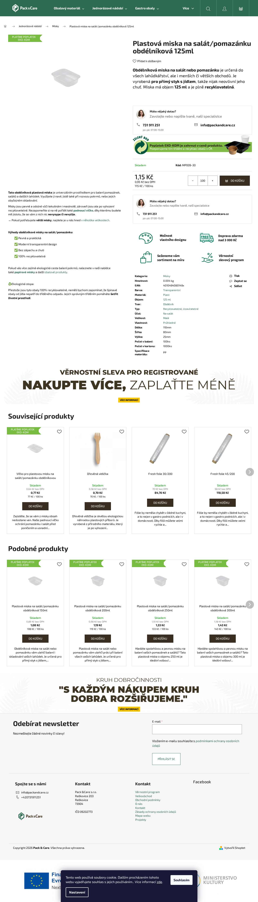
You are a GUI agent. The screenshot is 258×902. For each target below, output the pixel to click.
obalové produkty (55, 272)
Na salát (168, 313)
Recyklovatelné (172, 308)
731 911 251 (151, 125)
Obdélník (168, 304)
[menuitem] (69, 8)
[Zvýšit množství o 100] (212, 181)
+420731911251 (31, 797)
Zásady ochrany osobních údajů (155, 811)
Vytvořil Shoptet (234, 847)
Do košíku (237, 180)
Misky (166, 276)
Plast (166, 294)
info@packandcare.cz (217, 125)
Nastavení (77, 892)
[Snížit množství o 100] (193, 181)
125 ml (167, 299)
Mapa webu (143, 815)
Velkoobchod (143, 796)
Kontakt (140, 808)
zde (159, 882)
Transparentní (171, 290)
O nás (138, 803)
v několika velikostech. (95, 220)
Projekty (140, 819)
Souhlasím (181, 880)
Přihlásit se (166, 759)
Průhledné (169, 322)
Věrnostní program (147, 792)
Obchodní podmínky (147, 800)
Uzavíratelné (190, 308)
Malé (166, 318)
